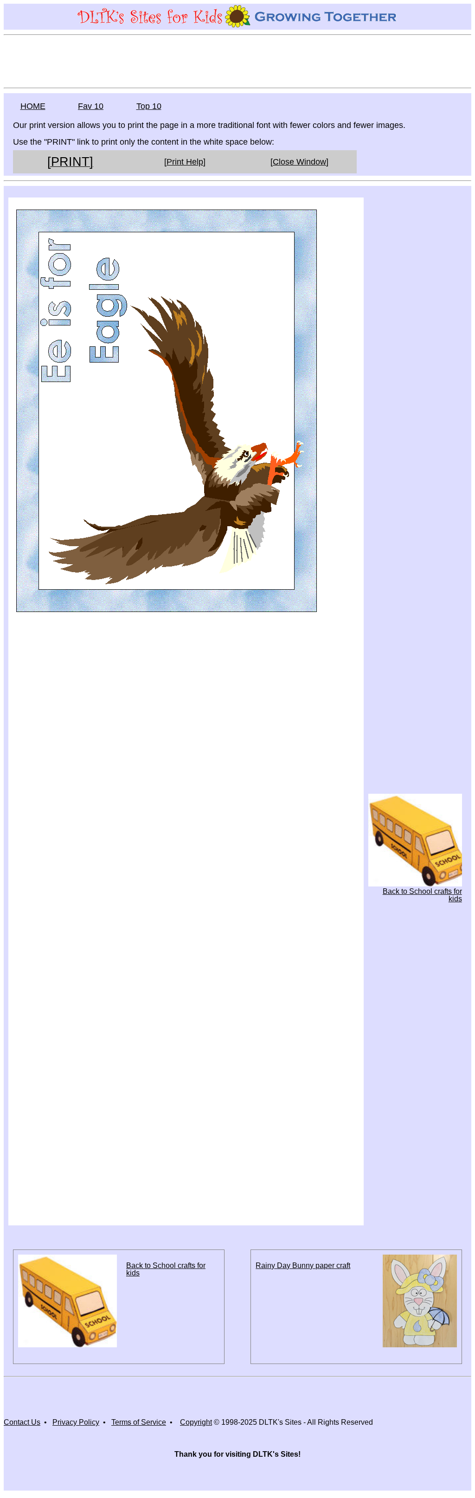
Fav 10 (90, 106)
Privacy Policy (75, 1422)
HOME (32, 106)
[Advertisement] (237, 61)
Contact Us (22, 1422)
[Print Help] (184, 161)
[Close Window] (299, 161)
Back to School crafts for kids (422, 895)
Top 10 (148, 106)
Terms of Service (138, 1422)
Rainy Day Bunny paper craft (303, 1265)
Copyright (196, 1422)
